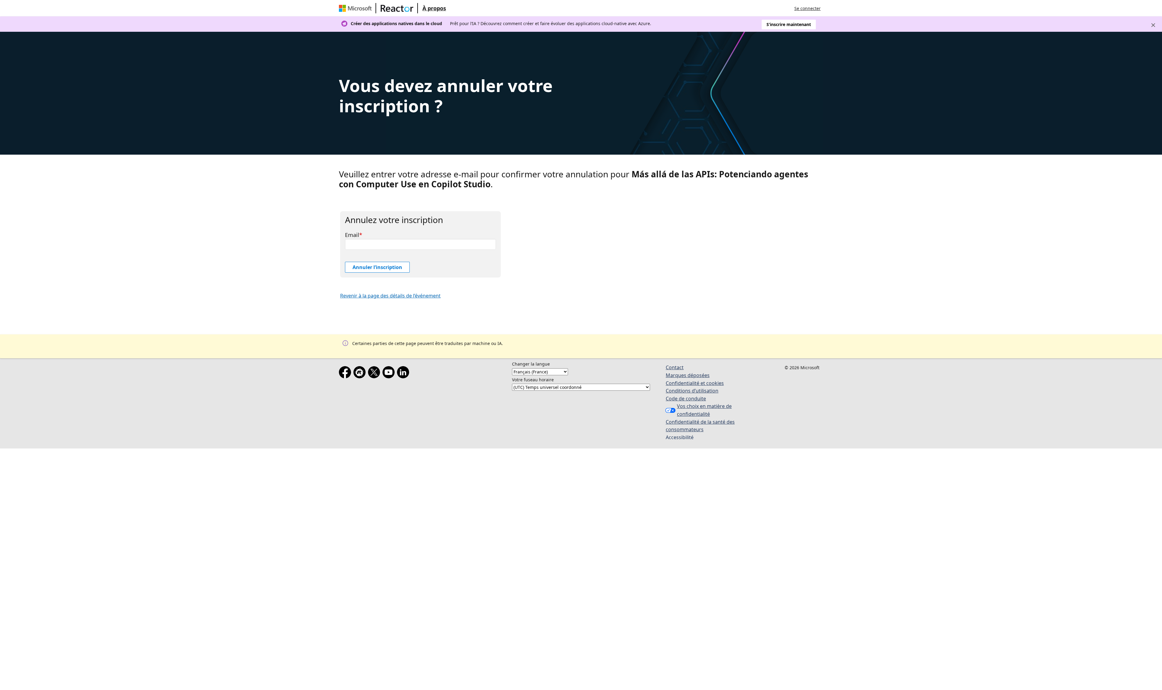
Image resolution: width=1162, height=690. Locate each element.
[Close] (1153, 25)
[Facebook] (346, 373)
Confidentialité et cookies (695, 383)
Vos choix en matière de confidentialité (704, 410)
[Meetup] (360, 373)
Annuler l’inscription (377, 267)
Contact (675, 367)
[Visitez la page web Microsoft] (356, 8)
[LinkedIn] (404, 373)
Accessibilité (680, 437)
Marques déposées (688, 375)
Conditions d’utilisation (692, 390)
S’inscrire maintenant (788, 24)
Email (352, 234)
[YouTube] (389, 373)
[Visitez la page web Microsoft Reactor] (397, 8)
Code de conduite (686, 398)
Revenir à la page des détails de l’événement (390, 295)
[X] (375, 373)
